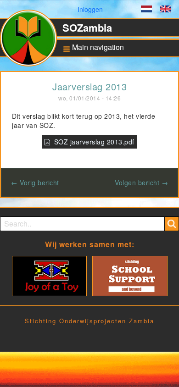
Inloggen (90, 9)
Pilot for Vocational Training (95, 162)
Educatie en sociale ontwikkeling (96, 109)
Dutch (146, 10)
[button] (90, 48)
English (165, 10)
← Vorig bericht (35, 182)
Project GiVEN (91, 217)
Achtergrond (89, 78)
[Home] (32, 42)
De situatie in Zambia (98, 92)
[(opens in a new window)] (49, 275)
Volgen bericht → (141, 182)
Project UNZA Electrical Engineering (100, 200)
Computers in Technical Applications (100, 181)
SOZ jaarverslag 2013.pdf (94, 141)
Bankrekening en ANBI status (100, 127)
